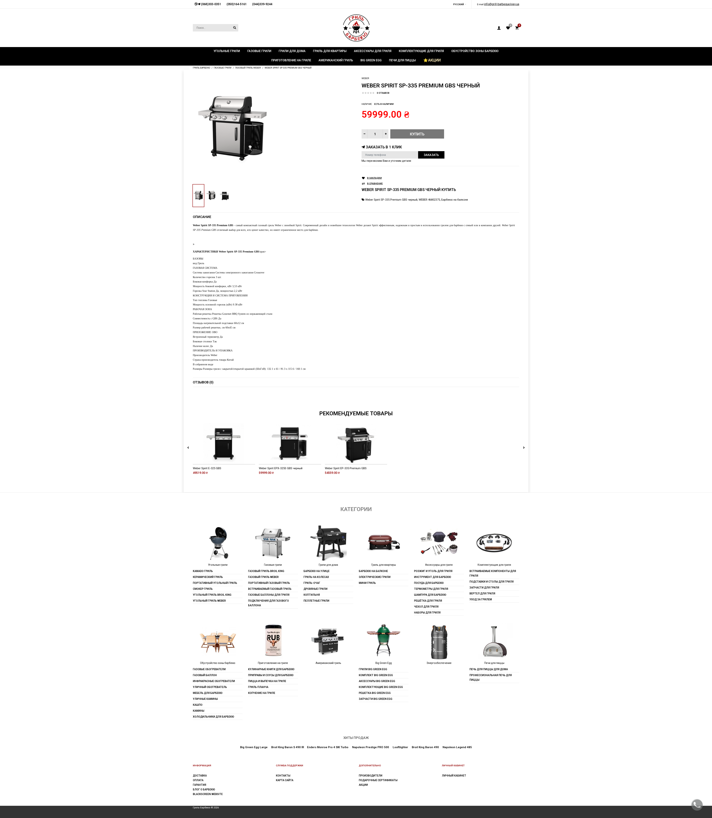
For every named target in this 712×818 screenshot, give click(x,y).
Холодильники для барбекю (213, 716)
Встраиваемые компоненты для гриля (492, 573)
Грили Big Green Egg (373, 669)
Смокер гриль (203, 588)
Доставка (200, 775)
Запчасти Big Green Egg (375, 698)
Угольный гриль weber (209, 600)
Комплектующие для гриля (494, 564)
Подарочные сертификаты (378, 780)
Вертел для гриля (482, 593)
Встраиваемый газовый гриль (269, 588)
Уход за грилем (480, 599)
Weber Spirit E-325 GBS (207, 468)
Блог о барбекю (204, 789)
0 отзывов (383, 93)
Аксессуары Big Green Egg (377, 681)
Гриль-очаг (312, 582)
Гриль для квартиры (383, 564)
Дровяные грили (315, 588)
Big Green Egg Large (254, 747)
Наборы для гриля (427, 612)
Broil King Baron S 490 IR (287, 747)
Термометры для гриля (431, 588)
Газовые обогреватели (209, 669)
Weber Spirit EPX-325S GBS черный (280, 468)
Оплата (198, 780)
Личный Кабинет (454, 775)
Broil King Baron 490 (425, 747)
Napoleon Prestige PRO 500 (370, 747)
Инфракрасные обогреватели (214, 681)
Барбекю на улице (316, 571)
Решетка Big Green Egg (375, 692)
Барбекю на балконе (454, 199)
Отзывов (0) (203, 382)
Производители (370, 775)
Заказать (431, 155)
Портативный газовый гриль (269, 582)
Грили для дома (328, 564)
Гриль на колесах (316, 577)
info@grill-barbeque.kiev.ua (501, 4)
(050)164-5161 (237, 4)
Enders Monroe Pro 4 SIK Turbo (327, 747)
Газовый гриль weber (263, 577)
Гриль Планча (258, 687)
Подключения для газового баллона (268, 603)
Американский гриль (328, 662)
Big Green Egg (383, 662)
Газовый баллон (205, 675)
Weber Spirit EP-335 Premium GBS (346, 468)
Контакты (283, 775)
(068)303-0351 (210, 4)
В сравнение (375, 183)
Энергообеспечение (438, 662)
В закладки (374, 178)
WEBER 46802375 (429, 199)
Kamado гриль (203, 571)
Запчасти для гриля (484, 587)
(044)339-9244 (262, 4)
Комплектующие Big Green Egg (381, 687)
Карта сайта (284, 780)
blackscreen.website (208, 794)
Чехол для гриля (426, 606)
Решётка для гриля (428, 600)
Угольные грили (218, 564)
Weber (365, 78)
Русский (458, 4)
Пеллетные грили (316, 600)
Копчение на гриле (261, 692)
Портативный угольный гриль (215, 582)
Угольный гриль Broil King (212, 594)
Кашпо (197, 704)
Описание (202, 217)
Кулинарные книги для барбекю (271, 669)
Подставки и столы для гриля (491, 581)
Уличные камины (205, 698)
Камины (198, 710)
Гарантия (199, 784)
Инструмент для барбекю (432, 577)
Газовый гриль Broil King (266, 571)
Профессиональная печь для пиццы (490, 677)
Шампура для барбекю (430, 594)
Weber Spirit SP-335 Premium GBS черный (391, 199)
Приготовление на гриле (273, 662)
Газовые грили (273, 564)
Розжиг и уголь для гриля (433, 571)
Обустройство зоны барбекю (217, 662)
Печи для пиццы (494, 662)
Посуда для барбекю (429, 582)
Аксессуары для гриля (439, 564)
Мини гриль (367, 582)
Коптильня (312, 594)
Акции (363, 784)
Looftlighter (400, 747)
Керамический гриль (208, 577)
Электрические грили (374, 577)
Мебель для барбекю (207, 692)
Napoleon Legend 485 (457, 747)
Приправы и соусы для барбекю (271, 675)
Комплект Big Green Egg (376, 675)
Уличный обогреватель (210, 687)
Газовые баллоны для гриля (268, 594)
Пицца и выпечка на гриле (267, 681)
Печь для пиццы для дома (488, 669)
